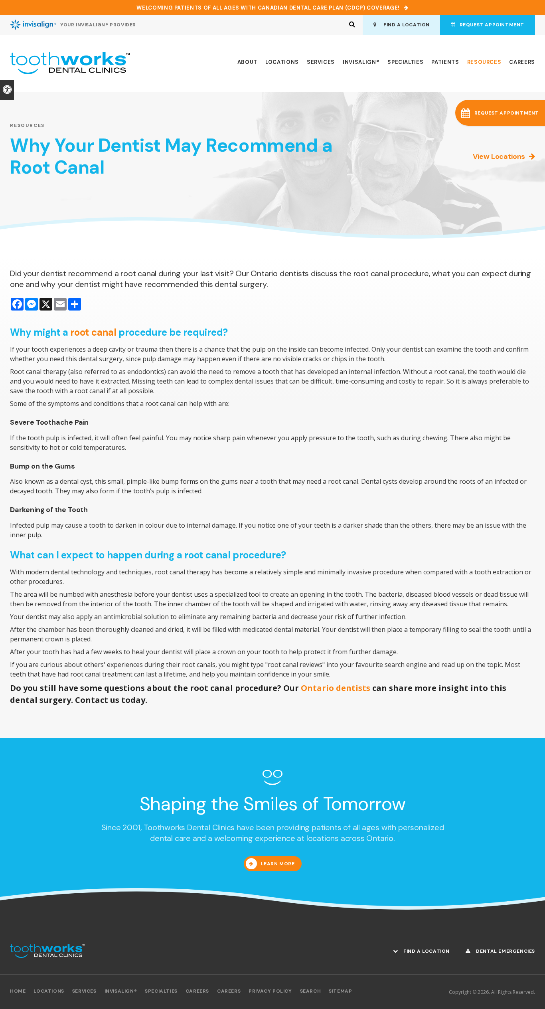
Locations (282, 62)
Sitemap (340, 991)
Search (310, 991)
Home (18, 991)
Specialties (405, 62)
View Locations (499, 156)
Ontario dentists (334, 688)
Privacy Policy (270, 991)
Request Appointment (492, 25)
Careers (522, 62)
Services (321, 62)
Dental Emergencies (505, 951)
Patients (445, 62)
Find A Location (405, 25)
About (247, 62)
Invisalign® (361, 62)
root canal (93, 332)
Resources (484, 62)
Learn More (278, 864)
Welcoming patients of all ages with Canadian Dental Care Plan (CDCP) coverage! (268, 8)
